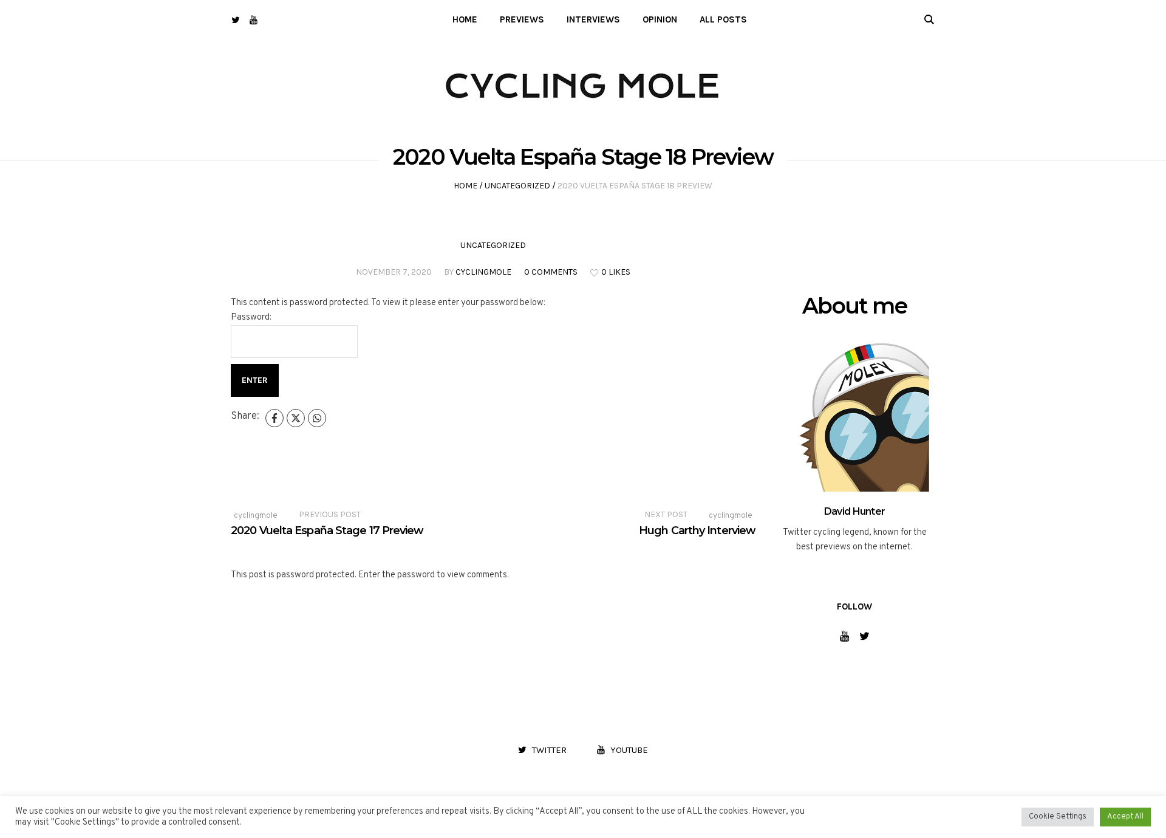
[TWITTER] (235, 20)
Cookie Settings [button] (1057, 817)
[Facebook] (274, 418)
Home (465, 185)
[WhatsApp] (317, 418)
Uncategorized (517, 185)
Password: (251, 317)
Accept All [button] (1125, 817)
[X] (296, 418)
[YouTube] (253, 20)
